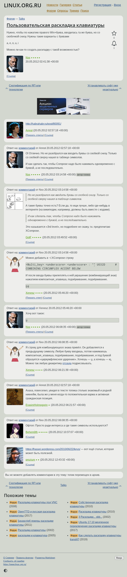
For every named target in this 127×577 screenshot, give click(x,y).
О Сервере (8, 557)
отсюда (67, 363)
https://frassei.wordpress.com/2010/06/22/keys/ (53, 449)
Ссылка (11, 76)
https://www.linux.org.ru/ (14, 564)
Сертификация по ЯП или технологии (25, 87)
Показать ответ (34, 298)
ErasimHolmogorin (37, 405)
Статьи (77, 5)
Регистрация (102, 5)
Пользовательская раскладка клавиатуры (56, 25)
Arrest (29, 130)
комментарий (27, 148)
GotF (28, 237)
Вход (117, 5)
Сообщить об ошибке (13, 561)
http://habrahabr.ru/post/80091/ (43, 123)
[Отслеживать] (114, 43)
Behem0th (32, 432)
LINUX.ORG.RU (22, 5)
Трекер (74, 10)
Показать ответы (34, 135)
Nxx (28, 57)
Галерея (65, 5)
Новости (52, 5)
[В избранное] (114, 33)
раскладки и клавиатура (32, 535)
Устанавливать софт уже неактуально (103, 87)
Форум (51, 10)
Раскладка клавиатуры (32, 530)
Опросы (62, 10)
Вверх (119, 558)
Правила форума (24, 557)
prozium (30, 459)
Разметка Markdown (45, 557)
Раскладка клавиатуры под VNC (37, 502)
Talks (22, 18)
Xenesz (30, 292)
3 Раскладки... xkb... (90, 516)
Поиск (85, 10)
